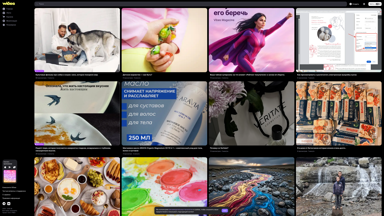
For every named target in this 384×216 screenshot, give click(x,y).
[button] (354, 4)
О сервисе (6, 195)
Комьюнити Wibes (9, 187)
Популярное (11, 25)
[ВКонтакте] (8, 203)
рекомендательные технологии (181, 209)
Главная (9, 9)
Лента (8, 13)
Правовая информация (11, 198)
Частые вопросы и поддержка (14, 191)
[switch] (364, 4)
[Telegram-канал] (4, 203)
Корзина (9, 17)
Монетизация (11, 21)
